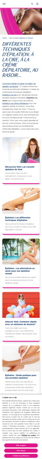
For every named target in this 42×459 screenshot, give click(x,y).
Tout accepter (21, 445)
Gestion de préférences (21, 456)
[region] (21, 426)
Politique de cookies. (28, 435)
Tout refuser (21, 450)
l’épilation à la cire (9, 95)
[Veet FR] (6, 4)
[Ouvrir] (32, 4)
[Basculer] (37, 4)
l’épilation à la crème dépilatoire (15, 103)
